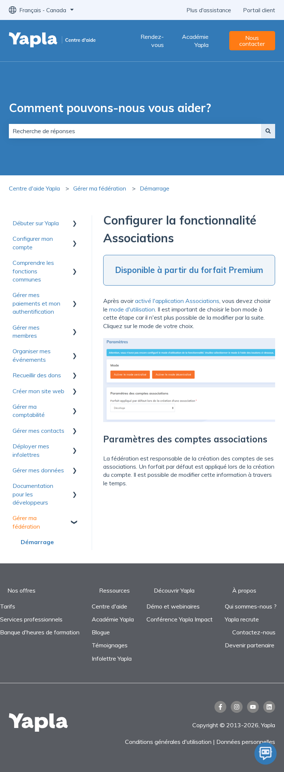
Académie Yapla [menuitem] (113, 619)
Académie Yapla (195, 40)
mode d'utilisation (132, 309)
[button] (75, 223)
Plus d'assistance (208, 10)
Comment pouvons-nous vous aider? (110, 107)
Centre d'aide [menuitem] (109, 606)
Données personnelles (245, 741)
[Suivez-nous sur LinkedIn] (269, 707)
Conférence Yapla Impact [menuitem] (179, 619)
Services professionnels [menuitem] (31, 619)
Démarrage (154, 188)
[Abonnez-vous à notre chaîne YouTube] (253, 707)
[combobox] (135, 131)
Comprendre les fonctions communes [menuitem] (33, 271)
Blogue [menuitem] (101, 632)
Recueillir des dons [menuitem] (37, 375)
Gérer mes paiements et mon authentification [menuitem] (36, 303)
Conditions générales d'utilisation (168, 741)
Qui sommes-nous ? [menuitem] (251, 606)
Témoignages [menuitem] (110, 645)
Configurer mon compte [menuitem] (33, 242)
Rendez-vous (152, 40)
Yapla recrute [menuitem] (242, 619)
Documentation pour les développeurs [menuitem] (33, 494)
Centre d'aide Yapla (34, 188)
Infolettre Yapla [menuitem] (112, 658)
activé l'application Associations (177, 300)
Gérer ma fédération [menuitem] (26, 522)
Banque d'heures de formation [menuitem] (40, 632)
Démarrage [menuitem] (37, 542)
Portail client (259, 10)
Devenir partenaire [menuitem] (249, 645)
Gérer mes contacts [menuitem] (38, 430)
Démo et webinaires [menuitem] (173, 606)
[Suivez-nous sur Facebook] (220, 707)
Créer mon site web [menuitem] (38, 391)
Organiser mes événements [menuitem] (32, 355)
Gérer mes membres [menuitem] (26, 331)
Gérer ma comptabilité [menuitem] (29, 410)
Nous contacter (252, 40)
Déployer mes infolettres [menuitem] (31, 450)
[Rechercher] (268, 131)
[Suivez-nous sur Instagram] (237, 707)
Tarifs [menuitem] (7, 606)
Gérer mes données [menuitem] (38, 470)
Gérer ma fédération (99, 188)
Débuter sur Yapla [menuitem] (36, 223)
